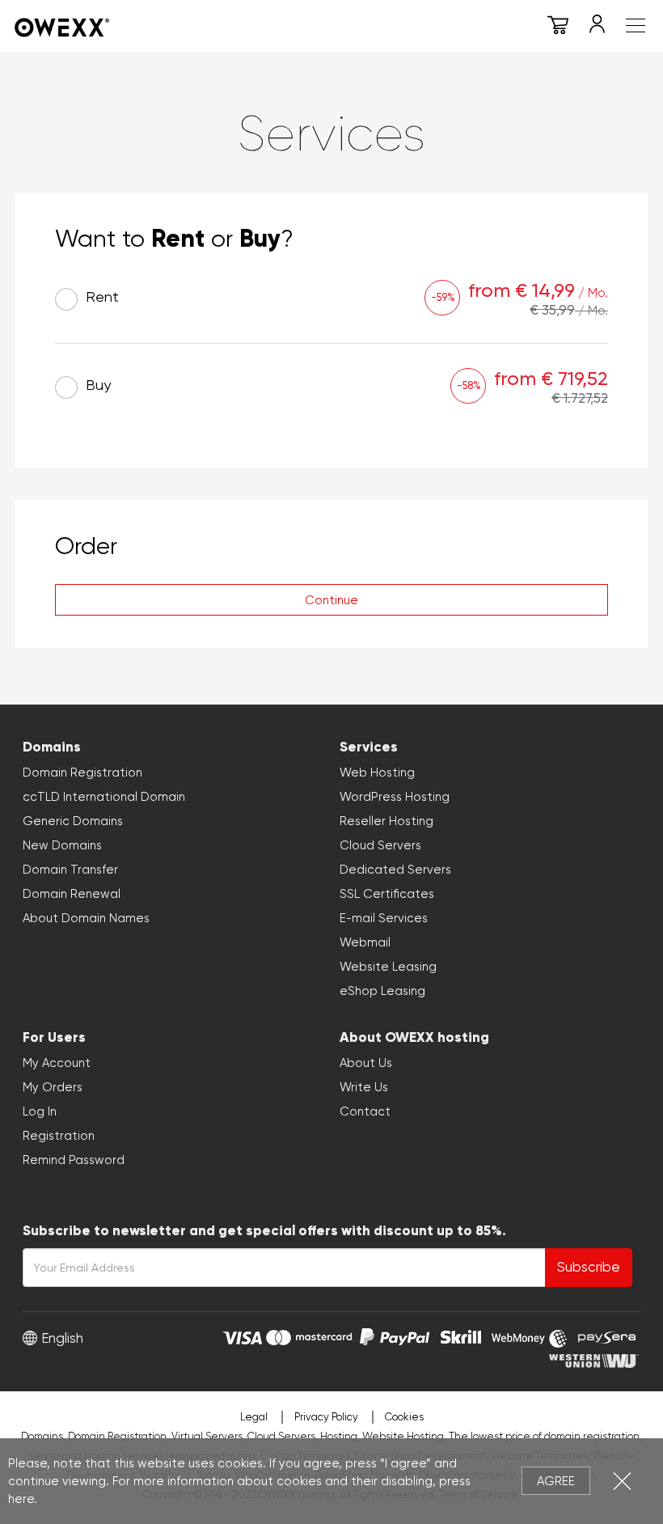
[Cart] (558, 27)
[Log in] (597, 27)
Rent (100, 296)
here (21, 1499)
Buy (96, 384)
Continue (331, 600)
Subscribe (588, 1267)
